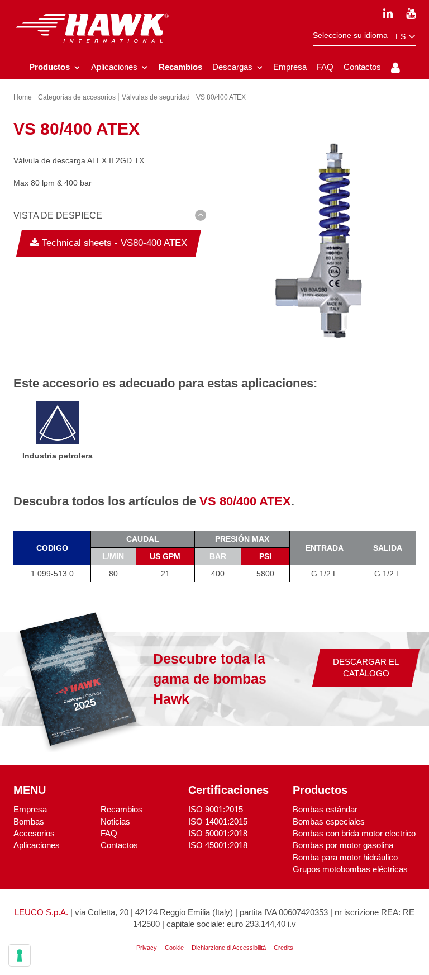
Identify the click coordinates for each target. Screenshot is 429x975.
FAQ (109, 833)
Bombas (28, 821)
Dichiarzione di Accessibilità (229, 947)
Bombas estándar (325, 809)
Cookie (174, 947)
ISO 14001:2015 (217, 821)
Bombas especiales (329, 821)
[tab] (109, 217)
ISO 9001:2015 (215, 809)
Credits (283, 947)
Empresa (30, 809)
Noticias (115, 821)
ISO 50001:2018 (217, 833)
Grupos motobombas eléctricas (350, 869)
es (401, 36)
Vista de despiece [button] (57, 215)
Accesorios (34, 833)
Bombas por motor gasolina (343, 845)
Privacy (146, 947)
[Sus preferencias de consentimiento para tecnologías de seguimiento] (19, 955)
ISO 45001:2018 (217, 845)
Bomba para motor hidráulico (345, 857)
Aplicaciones (36, 845)
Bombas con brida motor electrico (354, 833)
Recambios (121, 809)
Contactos (119, 845)
